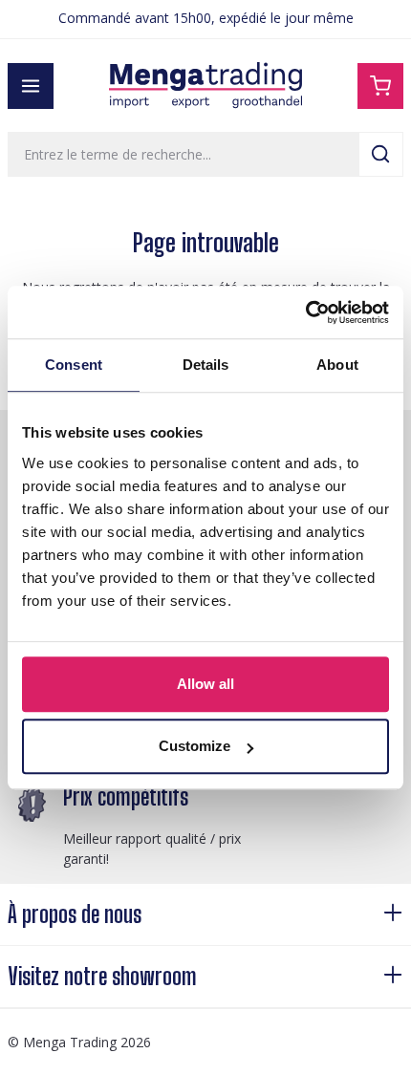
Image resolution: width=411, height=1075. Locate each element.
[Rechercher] (380, 154)
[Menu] (31, 86)
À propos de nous (74, 914)
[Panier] (380, 86)
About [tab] (337, 364)
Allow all (205, 684)
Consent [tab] (73, 364)
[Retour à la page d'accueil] (205, 85)
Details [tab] (206, 364)
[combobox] (183, 154)
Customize (194, 746)
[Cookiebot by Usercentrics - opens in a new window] (305, 312)
